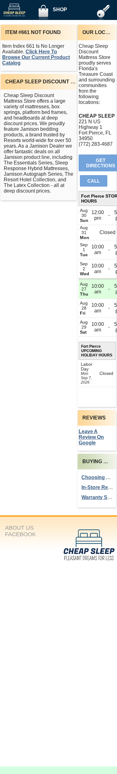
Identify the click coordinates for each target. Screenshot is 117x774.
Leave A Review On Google (91, 437)
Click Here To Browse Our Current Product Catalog (36, 57)
